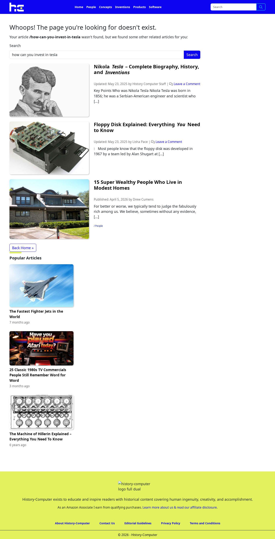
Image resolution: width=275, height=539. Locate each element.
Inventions (122, 7)
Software (155, 7)
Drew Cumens (143, 199)
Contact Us (107, 523)
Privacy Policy (170, 523)
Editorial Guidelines (137, 523)
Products (139, 7)
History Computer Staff (149, 84)
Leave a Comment (187, 84)
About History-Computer (72, 523)
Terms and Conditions (205, 523)
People (91, 7)
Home (79, 7)
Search (15, 45)
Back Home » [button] (23, 247)
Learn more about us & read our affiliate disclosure (180, 507)
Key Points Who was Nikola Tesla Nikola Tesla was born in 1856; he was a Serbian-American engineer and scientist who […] (145, 96)
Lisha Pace (140, 142)
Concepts (105, 7)
